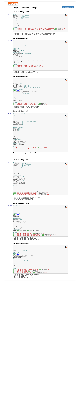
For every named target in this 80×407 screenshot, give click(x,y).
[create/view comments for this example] (66, 15)
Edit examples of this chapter (68, 7)
